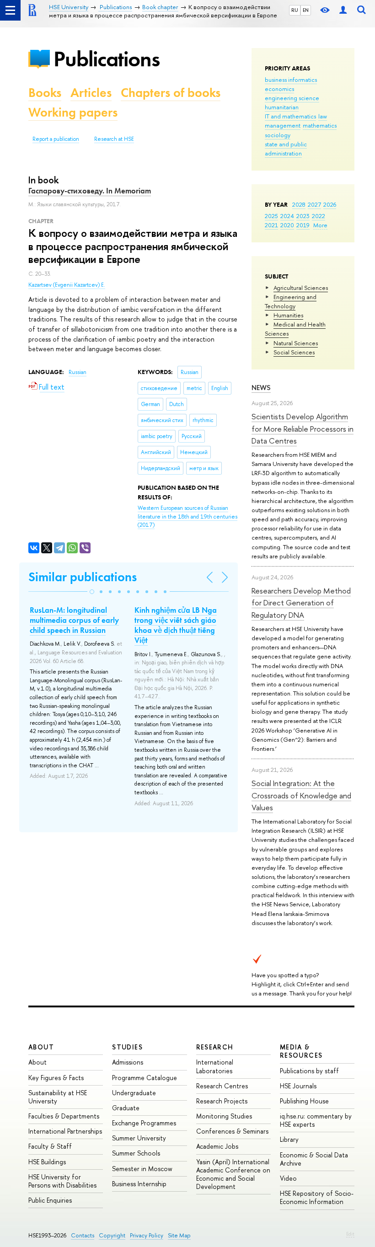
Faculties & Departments (63, 1116)
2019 (303, 225)
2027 (314, 204)
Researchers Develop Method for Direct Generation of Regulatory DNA (301, 602)
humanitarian (282, 107)
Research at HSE (114, 139)
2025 (271, 216)
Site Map (179, 1235)
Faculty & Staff (50, 1146)
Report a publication (55, 139)
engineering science (292, 98)
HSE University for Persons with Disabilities (62, 1180)
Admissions (127, 1062)
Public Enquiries (50, 1200)
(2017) (187, 516)
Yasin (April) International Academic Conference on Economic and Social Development (233, 1174)
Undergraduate (134, 1092)
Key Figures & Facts (56, 1077)
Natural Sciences (295, 343)
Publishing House (304, 1101)
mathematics (320, 125)
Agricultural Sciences (300, 288)
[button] (91, 591)
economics (279, 89)
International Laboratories (214, 1066)
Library (289, 1139)
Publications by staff (309, 1070)
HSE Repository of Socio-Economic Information (317, 1197)
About (41, 1047)
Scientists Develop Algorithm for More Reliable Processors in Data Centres (303, 428)
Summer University (139, 1138)
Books (44, 93)
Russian (77, 372)
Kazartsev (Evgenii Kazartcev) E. (66, 285)
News (261, 387)
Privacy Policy (146, 1235)
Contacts (82, 1235)
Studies (127, 1047)
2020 (287, 225)
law (322, 116)
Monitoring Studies (224, 1116)
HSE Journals (298, 1085)
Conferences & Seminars (232, 1131)
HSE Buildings (47, 1161)
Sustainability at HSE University (57, 1096)
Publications (107, 59)
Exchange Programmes (144, 1123)
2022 (318, 216)
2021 (271, 225)
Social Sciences (294, 352)
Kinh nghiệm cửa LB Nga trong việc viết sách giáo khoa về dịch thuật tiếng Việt (175, 625)
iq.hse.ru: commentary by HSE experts (316, 1120)
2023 (303, 216)
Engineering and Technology (290, 301)
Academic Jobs (217, 1146)
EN (306, 10)
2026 (329, 204)
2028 (298, 204)
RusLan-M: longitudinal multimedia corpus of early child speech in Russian (74, 620)
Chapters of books (170, 93)
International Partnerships (65, 1131)
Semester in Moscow (142, 1168)
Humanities (288, 315)
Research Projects (221, 1101)
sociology (277, 135)
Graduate (125, 1107)
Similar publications (82, 577)
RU (294, 10)
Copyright (112, 1235)
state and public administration (286, 148)
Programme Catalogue (144, 1077)
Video (288, 1178)
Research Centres (222, 1085)
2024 (287, 216)
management (282, 125)
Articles (91, 93)
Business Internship (139, 1183)
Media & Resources (301, 1051)
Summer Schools (136, 1153)
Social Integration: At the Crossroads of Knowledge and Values (301, 795)
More (320, 225)
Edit (350, 1234)
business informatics (291, 79)
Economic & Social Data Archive (314, 1159)
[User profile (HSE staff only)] (343, 10)
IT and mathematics (290, 116)
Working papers (73, 112)
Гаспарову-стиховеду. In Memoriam (89, 191)
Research (215, 1047)
